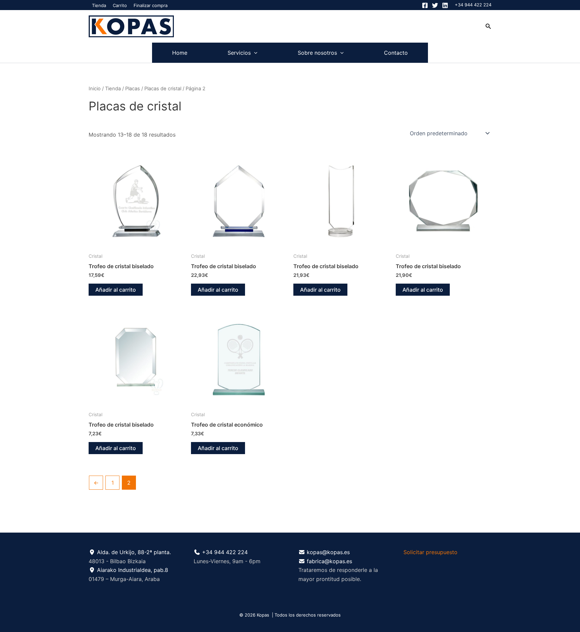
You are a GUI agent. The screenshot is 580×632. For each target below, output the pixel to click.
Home (179, 52)
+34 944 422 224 (473, 4)
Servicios (239, 52)
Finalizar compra (150, 5)
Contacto (396, 52)
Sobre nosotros (317, 52)
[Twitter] (435, 5)
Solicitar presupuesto (430, 552)
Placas (132, 89)
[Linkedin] (445, 5)
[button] (488, 26)
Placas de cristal (162, 89)
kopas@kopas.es (328, 552)
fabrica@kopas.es (329, 561)
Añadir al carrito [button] (115, 289)
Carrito (120, 5)
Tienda (99, 5)
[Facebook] (425, 5)
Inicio (95, 89)
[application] (254, 53)
